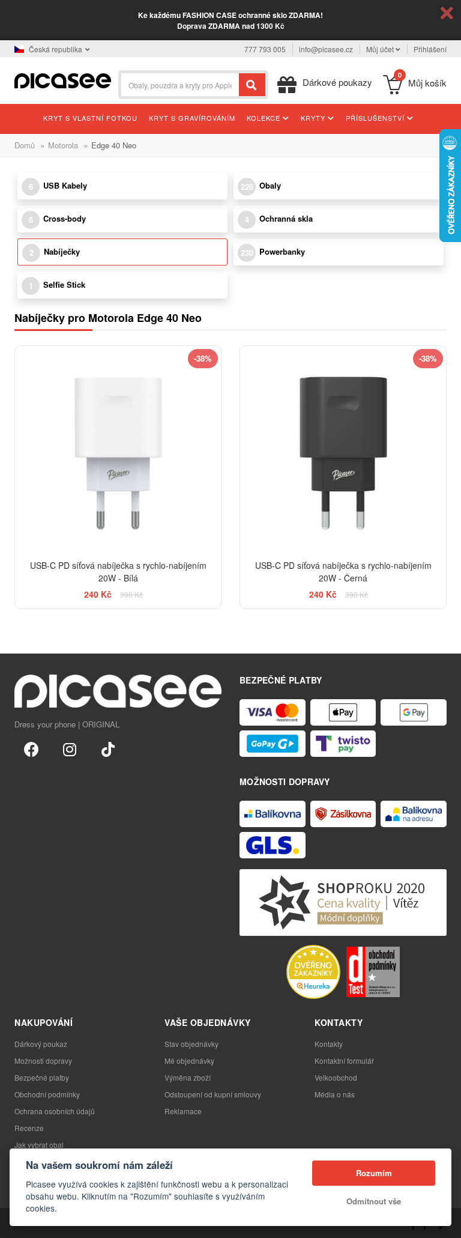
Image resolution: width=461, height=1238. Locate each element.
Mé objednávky (189, 1060)
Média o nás (335, 1094)
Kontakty (329, 1044)
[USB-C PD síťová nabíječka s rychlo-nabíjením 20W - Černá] (343, 449)
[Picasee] (62, 79)
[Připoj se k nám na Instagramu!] (70, 748)
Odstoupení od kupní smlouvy (212, 1094)
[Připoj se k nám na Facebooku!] (31, 748)
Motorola (63, 145)
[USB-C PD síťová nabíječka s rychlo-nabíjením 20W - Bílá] (118, 449)
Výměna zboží (187, 1077)
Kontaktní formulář (344, 1060)
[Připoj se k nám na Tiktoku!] (108, 748)
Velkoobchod (336, 1077)
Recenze (29, 1128)
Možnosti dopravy (43, 1060)
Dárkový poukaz (40, 1044)
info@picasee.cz (326, 49)
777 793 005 (265, 49)
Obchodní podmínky (47, 1094)
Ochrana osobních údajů (54, 1111)
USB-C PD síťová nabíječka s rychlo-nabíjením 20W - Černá (343, 571)
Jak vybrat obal (39, 1144)
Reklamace (183, 1111)
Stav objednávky (191, 1044)
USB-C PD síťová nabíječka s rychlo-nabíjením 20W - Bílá (118, 571)
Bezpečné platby (41, 1077)
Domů (24, 145)
